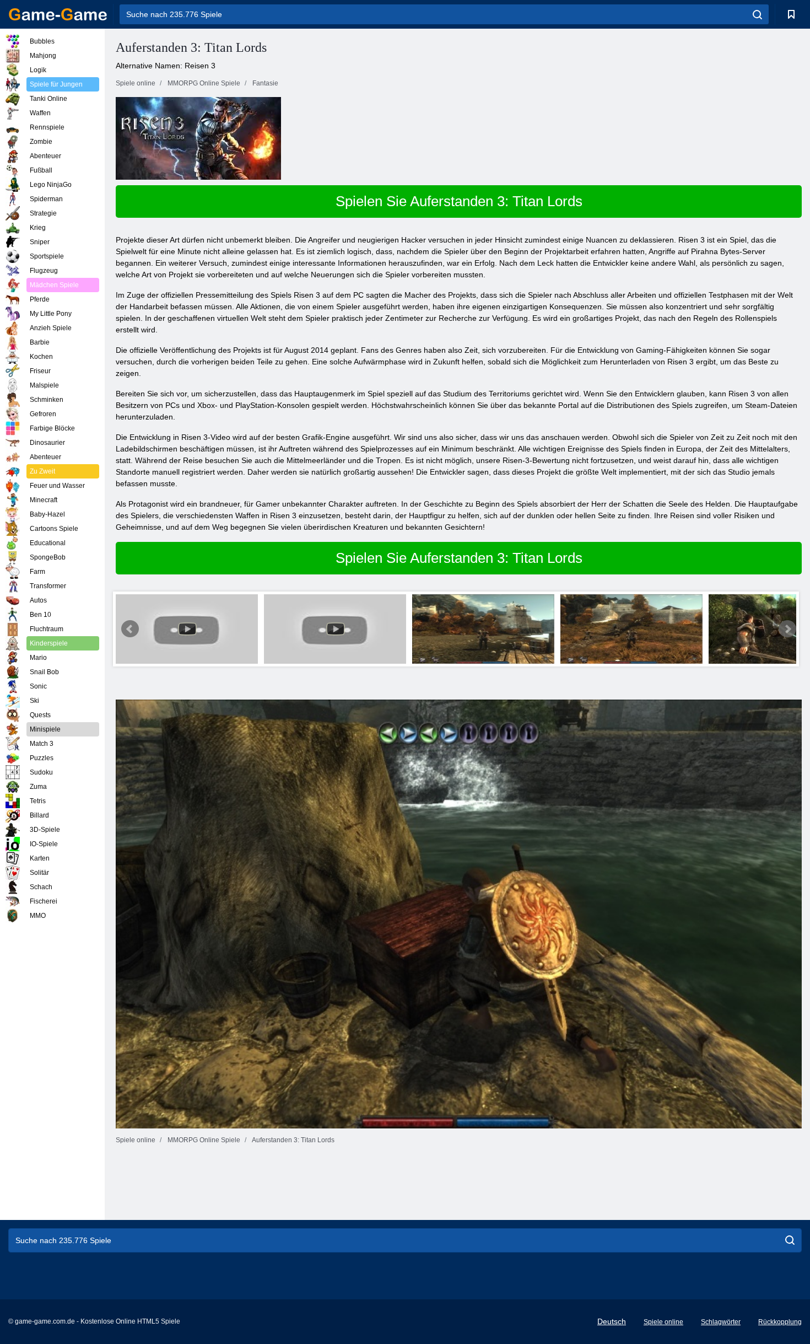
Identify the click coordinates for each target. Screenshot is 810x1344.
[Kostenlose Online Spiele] (57, 14)
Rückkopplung (780, 1322)
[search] (757, 14)
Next (787, 629)
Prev (130, 629)
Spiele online (663, 1322)
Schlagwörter (721, 1322)
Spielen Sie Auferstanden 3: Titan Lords (459, 201)
